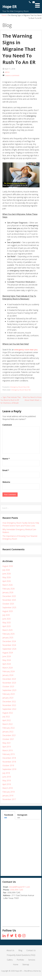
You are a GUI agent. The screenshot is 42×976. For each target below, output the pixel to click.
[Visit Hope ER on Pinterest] (19, 936)
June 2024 (6, 656)
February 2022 (8, 728)
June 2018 (6, 776)
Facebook (8, 815)
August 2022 (7, 713)
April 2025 (6, 626)
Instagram (22, 815)
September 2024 (9, 649)
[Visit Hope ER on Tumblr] (16, 936)
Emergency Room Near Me (20, 387)
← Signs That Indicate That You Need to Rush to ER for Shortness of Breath (11, 400)
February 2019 (8, 754)
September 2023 (9, 690)
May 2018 (6, 780)
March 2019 (7, 750)
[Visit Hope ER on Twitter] (12, 936)
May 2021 (6, 743)
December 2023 (9, 679)
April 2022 (6, 720)
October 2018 (8, 765)
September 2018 (9, 769)
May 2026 (6, 577)
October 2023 (8, 686)
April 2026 (6, 581)
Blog (20, 950)
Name (6, 458)
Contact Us (31, 950)
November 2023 (9, 682)
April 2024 (6, 664)
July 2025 (6, 615)
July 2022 (6, 716)
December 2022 (9, 701)
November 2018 (9, 761)
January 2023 (7, 697)
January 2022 (7, 731)
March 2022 (7, 724)
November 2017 (9, 799)
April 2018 (6, 784)
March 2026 (7, 585)
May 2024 (6, 660)
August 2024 (7, 652)
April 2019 (6, 746)
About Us (10, 950)
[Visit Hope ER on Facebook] (8, 936)
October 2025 (8, 603)
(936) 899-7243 (16, 889)
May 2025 (6, 622)
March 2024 (7, 667)
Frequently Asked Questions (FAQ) (21, 955)
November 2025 (9, 600)
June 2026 (6, 573)
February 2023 (8, 694)
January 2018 (7, 795)
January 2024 (7, 675)
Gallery (10, 959)
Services (31, 959)
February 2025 (8, 634)
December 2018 (9, 758)
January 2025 (7, 637)
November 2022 (9, 705)
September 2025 (9, 607)
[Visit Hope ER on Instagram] (4, 936)
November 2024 (9, 645)
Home (4, 15)
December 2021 (9, 735)
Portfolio (20, 959)
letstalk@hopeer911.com (19, 887)
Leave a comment (12, 75)
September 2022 (9, 709)
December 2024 (9, 641)
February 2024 (8, 671)
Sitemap (25, 964)
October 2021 (8, 739)
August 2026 (7, 566)
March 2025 (7, 630)
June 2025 (6, 618)
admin (7, 72)
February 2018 (8, 792)
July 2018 (6, 773)
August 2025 (7, 611)
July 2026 (6, 570)
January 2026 (7, 592)
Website (6, 482)
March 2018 (7, 788)
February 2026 (8, 588)
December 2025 (9, 596)
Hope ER (9, 6)
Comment (7, 425)
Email (5, 470)
